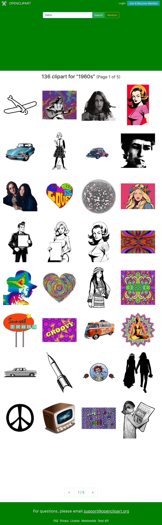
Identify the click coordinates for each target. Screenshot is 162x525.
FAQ (55, 520)
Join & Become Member (143, 3)
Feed (101, 520)
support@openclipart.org (106, 511)
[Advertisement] (81, 44)
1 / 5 (81, 492)
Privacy (64, 520)
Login (122, 3)
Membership (88, 520)
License (75, 520)
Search (98, 15)
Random (112, 15)
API (107, 520)
